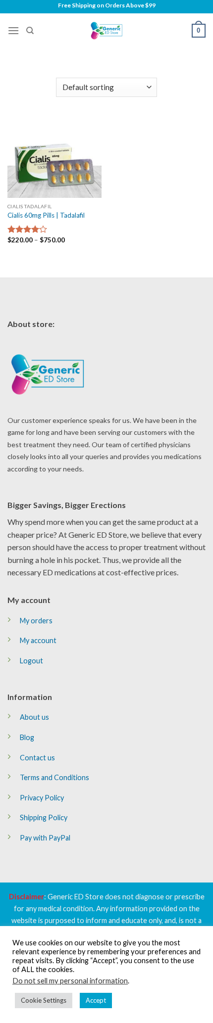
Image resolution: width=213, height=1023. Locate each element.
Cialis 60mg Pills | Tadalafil (46, 215)
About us (34, 717)
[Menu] (13, 30)
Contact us (37, 757)
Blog (27, 737)
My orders (36, 620)
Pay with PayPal (45, 838)
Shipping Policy (43, 817)
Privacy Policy (42, 797)
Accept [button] (96, 1000)
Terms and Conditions (54, 777)
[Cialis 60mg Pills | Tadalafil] (54, 157)
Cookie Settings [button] (43, 1000)
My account (38, 640)
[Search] (30, 30)
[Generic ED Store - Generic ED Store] (106, 30)
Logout (31, 660)
